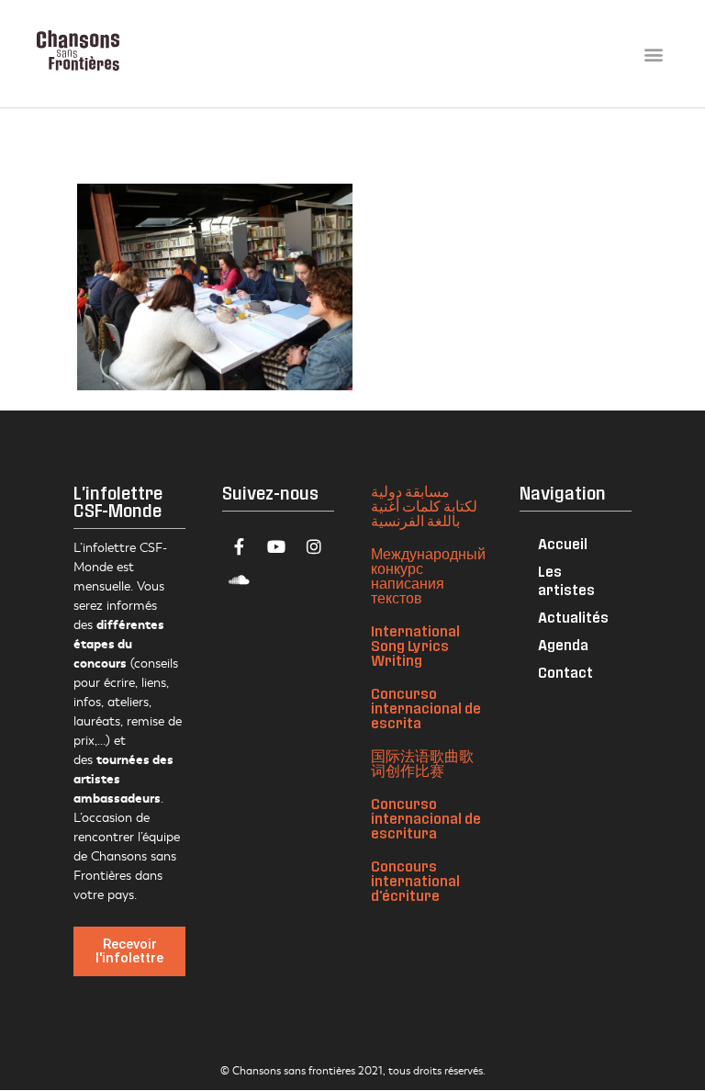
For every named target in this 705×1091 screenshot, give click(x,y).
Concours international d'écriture (415, 880)
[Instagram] (313, 546)
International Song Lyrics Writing (415, 645)
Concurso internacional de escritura (426, 817)
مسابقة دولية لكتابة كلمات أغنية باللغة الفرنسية (424, 505)
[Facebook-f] (238, 546)
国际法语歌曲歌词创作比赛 (422, 763)
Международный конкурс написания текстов (428, 575)
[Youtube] (276, 546)
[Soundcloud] (238, 579)
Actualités (573, 616)
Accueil (563, 543)
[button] (653, 54)
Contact (565, 671)
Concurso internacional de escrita (426, 707)
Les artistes (566, 580)
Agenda (563, 644)
